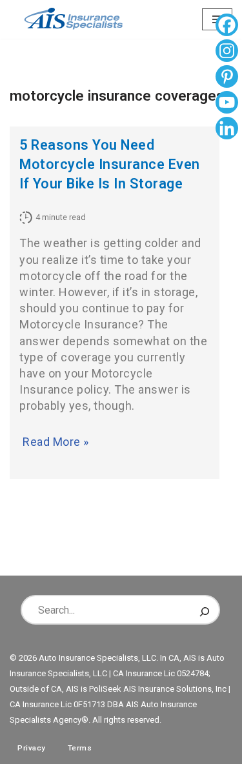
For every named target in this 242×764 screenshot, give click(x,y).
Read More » (56, 441)
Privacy (31, 747)
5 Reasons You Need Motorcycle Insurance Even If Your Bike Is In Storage (109, 164)
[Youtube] (227, 104)
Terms (80, 747)
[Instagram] (227, 52)
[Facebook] (227, 26)
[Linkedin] (227, 130)
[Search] (204, 610)
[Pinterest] (227, 78)
